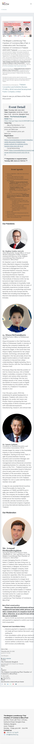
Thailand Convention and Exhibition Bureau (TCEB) (14, 87)
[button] (7, 658)
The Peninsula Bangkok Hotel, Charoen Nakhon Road (14, 66)
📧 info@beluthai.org (11, 734)
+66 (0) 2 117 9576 (12, 732)
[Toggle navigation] (30, 3)
